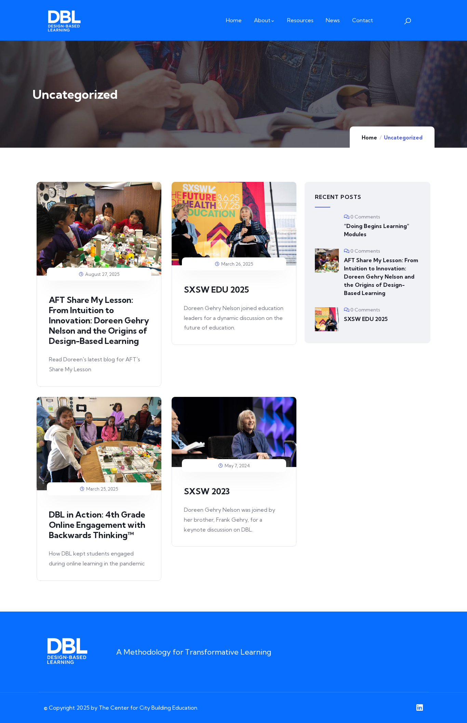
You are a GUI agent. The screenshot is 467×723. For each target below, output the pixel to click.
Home (369, 137)
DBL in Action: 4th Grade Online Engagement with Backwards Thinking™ (97, 524)
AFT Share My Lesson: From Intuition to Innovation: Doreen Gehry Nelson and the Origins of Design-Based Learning (99, 320)
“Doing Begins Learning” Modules (376, 230)
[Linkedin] (419, 707)
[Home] (64, 20)
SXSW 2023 (207, 491)
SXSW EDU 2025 (216, 289)
